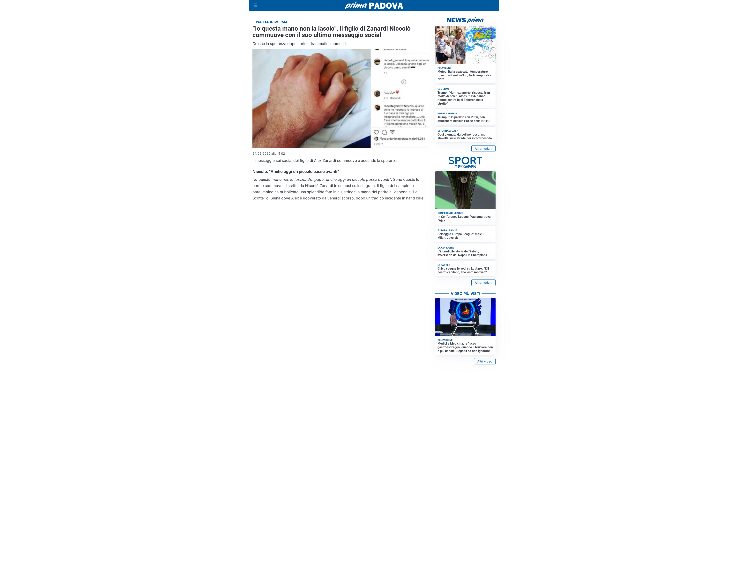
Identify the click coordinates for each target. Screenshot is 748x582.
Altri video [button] (484, 361)
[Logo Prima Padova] (374, 5)
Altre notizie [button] (483, 149)
